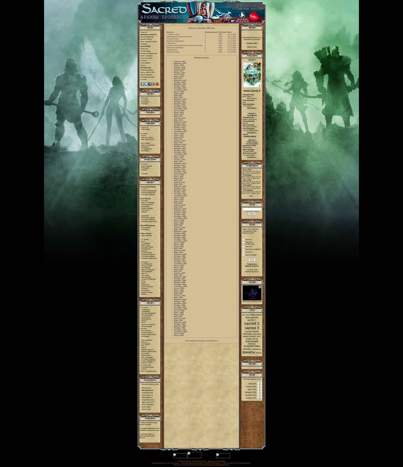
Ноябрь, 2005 (179, 305)
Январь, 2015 (179, 101)
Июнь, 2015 (179, 93)
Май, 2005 (178, 316)
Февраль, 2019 (180, 63)
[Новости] (258, 384)
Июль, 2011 (178, 177)
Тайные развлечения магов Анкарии (148, 423)
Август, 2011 (179, 175)
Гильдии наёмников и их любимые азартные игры (149, 429)
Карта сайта (145, 72)
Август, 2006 (179, 288)
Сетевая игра (145, 365)
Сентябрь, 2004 (180, 332)
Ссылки (143, 79)
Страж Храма (146, 252)
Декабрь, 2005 (180, 303)
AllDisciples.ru (147, 397)
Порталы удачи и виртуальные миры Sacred (147, 436)
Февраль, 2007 (180, 277)
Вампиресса (146, 319)
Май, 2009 (178, 226)
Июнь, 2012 (179, 158)
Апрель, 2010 (179, 205)
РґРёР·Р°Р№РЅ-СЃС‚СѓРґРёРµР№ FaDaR (214, 465)
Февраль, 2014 (180, 122)
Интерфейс (145, 227)
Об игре (144, 98)
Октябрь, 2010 (180, 194)
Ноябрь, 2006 (179, 282)
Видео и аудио (147, 208)
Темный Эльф (147, 315)
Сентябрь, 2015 (180, 90)
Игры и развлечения (148, 42)
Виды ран (145, 285)
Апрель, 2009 (179, 228)
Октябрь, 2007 (180, 262)
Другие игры (252, 47)
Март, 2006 (178, 298)
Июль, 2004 (179, 335)
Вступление (146, 331)
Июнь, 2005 (179, 315)
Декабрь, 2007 (180, 258)
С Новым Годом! (173, 34)
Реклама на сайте (147, 77)
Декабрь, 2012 (180, 148)
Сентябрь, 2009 (180, 218)
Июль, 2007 (179, 267)
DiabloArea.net (147, 393)
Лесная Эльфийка (148, 313)
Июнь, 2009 (179, 224)
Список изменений (148, 191)
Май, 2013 (178, 139)
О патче (144, 189)
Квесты (144, 273)
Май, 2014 (178, 116)
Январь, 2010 (179, 211)
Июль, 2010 (179, 199)
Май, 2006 (178, 294)
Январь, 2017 (179, 73)
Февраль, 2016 (180, 80)
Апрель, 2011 (179, 182)
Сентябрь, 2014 (180, 109)
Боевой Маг (146, 317)
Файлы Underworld (148, 351)
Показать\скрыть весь (150, 384)
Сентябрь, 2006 (180, 286)
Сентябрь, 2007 (180, 264)
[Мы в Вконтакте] (142, 85)
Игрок (143, 136)
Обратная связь (146, 70)
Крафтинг (145, 147)
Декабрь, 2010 (180, 190)
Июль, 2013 (179, 135)
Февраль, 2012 (180, 163)
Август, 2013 (179, 133)
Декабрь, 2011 (180, 167)
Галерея (143, 44)
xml (152, 72)
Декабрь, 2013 (180, 126)
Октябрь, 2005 (180, 307)
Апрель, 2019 (179, 61)
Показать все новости (207, 341)
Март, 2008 (178, 252)
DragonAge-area (148, 400)
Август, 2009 (179, 220)
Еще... (252, 196)
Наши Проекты (146, 75)
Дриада (144, 251)
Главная (143, 32)
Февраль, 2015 (180, 99)
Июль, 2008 (179, 245)
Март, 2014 (178, 120)
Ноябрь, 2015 (179, 86)
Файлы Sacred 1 (147, 349)
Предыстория (146, 266)
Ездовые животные (149, 221)
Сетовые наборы (148, 194)
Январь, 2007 (179, 279)
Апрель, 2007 (179, 273)
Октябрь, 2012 (180, 152)
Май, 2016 (178, 78)
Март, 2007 (178, 275)
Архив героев (146, 326)
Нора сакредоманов (148, 371)
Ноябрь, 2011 (179, 169)
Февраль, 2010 (180, 209)
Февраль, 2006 (180, 299)
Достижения (146, 277)
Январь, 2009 (179, 233)
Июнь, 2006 (179, 292)
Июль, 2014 (179, 112)
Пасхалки (145, 210)
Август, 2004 (179, 333)
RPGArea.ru (146, 388)
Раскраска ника (147, 367)
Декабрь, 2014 (180, 103)
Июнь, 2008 (179, 247)
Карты (143, 348)
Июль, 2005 (179, 313)
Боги (143, 241)
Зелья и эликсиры (148, 279)
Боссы (144, 346)
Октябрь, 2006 (180, 284)
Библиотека (146, 355)
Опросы (143, 60)
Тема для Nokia (172, 39)
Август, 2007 (179, 265)
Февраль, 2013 (180, 144)
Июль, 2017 (179, 71)
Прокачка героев (148, 218)
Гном (143, 323)
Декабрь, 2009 (180, 213)
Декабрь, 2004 (180, 326)
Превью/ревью (147, 204)
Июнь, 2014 (179, 114)
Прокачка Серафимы (174, 47)
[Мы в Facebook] (150, 85)
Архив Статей (145, 39)
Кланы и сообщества (148, 53)
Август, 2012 (179, 156)
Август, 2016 (179, 75)
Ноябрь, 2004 (179, 328)
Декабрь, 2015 (180, 84)
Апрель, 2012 (179, 160)
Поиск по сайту (146, 58)
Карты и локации (148, 145)
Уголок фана (145, 51)
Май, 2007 (178, 271)
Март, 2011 (178, 184)
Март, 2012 (178, 161)
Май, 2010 (178, 203)
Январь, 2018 (179, 69)
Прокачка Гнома (172, 52)
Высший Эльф (147, 247)
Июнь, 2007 (179, 269)
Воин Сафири (146, 166)
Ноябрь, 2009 (179, 214)
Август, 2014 (179, 110)
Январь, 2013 (179, 146)
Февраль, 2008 (180, 254)
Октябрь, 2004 (180, 330)
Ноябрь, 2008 (179, 237)
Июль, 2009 (179, 222)
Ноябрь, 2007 (179, 260)
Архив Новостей (146, 37)
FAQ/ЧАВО (145, 129)
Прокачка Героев (148, 324)
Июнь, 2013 (179, 137)
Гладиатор (145, 309)
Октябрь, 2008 (180, 239)
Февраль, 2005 (180, 322)
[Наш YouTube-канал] (153, 85)
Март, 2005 (178, 320)
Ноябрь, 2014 (179, 105)
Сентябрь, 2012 (180, 154)
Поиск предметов (148, 361)
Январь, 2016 (179, 82)
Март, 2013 (178, 143)
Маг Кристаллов (147, 139)
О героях (145, 100)
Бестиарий (145, 143)
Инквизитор (146, 249)
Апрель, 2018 (179, 67)
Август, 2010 (179, 197)
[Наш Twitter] (146, 85)
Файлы (144, 212)
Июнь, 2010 (179, 201)
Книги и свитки (147, 287)
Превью (144, 288)
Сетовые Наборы (148, 359)
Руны (143, 281)
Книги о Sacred (146, 56)
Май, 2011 (178, 180)
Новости (144, 127)
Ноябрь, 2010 (179, 192)
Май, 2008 (178, 248)
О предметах (146, 149)
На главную (191, 341)
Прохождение (146, 271)
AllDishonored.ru (148, 402)
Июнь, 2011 (178, 178)
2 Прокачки (170, 43)
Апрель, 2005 (179, 318)
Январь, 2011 (179, 188)
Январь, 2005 (179, 324)
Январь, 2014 (179, 124)
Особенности (146, 264)
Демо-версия (146, 235)
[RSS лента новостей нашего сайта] (157, 85)
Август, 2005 (179, 311)
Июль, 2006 (179, 290)
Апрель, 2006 (179, 296)
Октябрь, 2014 (180, 107)
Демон (144, 321)
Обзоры (144, 104)
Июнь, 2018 (179, 65)
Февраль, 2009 (180, 231)
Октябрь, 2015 (180, 88)
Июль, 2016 (179, 76)
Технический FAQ (148, 193)
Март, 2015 (178, 97)
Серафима (145, 243)
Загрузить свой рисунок (252, 301)
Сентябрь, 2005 (180, 309)
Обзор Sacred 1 (147, 332)
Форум (143, 65)
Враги (143, 283)
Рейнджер (145, 168)
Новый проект (172, 50)
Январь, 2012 (179, 165)
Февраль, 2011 (180, 186)
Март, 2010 (178, 207)
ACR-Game (146, 407)
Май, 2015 (178, 95)
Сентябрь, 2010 (180, 195)
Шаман (144, 170)
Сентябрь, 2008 (180, 241)
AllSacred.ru (212, 461)
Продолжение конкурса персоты (179, 36)
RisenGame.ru (147, 395)
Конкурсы (144, 49)
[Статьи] (261, 384)
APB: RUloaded (147, 404)
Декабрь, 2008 (180, 235)
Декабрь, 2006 (180, 281)
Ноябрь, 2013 (179, 127)
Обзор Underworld (148, 334)
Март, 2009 (178, 230)
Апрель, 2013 (179, 141)
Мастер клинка (147, 137)
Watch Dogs (146, 409)
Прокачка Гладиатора (175, 41)
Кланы (143, 369)
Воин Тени (145, 245)
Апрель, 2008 (179, 250)
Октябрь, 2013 (180, 129)
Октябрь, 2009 (180, 216)
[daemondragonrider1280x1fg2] (252, 300)
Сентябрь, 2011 (180, 173)
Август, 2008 (179, 243)
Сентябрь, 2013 (180, 131)
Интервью (145, 102)
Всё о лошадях (147, 357)
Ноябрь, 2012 (179, 150)
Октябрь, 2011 (180, 171)
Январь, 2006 (179, 301)
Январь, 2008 (179, 256)
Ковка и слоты (147, 363)
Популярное (145, 63)
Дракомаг (145, 216)
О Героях (145, 239)
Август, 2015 (179, 92)
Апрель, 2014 (179, 118)
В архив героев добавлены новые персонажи (184, 45)
